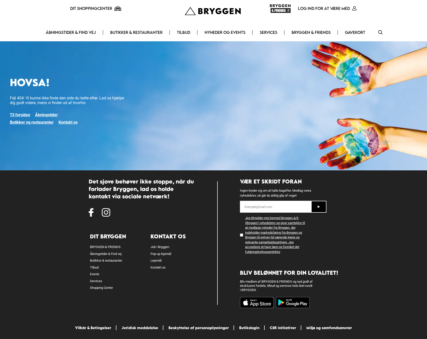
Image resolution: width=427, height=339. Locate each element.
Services (268, 32)
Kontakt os (68, 122)
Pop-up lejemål (160, 254)
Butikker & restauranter (106, 260)
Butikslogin (249, 328)
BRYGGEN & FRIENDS (311, 32)
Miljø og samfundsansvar (329, 328)
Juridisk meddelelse (140, 328)
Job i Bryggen (159, 247)
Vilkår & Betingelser (93, 328)
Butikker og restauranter (32, 122)
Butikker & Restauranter (136, 32)
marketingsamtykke (266, 252)
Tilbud (183, 32)
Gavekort (355, 32)
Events (94, 274)
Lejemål (156, 260)
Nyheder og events (225, 32)
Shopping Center (101, 288)
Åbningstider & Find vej (71, 32)
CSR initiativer (283, 328)
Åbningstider (46, 115)
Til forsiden (20, 115)
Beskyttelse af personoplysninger (199, 328)
